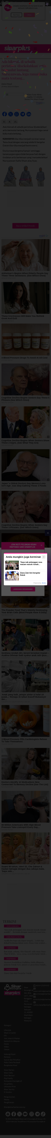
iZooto (44, 583)
